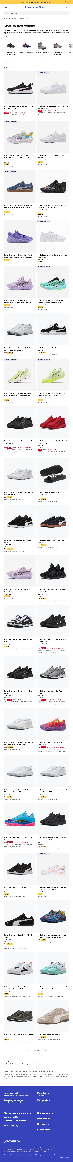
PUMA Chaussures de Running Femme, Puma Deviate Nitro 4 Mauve (18, 591)
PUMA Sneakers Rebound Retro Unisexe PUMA (18, 640)
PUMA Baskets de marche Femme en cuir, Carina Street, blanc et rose (53, 888)
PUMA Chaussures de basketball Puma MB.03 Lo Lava (52, 743)
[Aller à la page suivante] (43, 1050)
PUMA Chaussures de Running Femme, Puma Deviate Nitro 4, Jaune (52, 395)
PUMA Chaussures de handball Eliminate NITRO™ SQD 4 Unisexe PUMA (18, 349)
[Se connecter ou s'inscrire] (63, 7)
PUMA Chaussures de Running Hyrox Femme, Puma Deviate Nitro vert (51, 302)
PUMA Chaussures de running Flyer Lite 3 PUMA (19, 692)
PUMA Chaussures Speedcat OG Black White (18, 936)
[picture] (20, 87)
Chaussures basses (26, 52)
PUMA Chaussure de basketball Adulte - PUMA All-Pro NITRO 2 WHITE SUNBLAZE (18, 157)
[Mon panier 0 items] (67, 7)
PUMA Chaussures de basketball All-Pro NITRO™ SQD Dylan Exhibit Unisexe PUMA (52, 936)
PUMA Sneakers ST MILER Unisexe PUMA (18, 1035)
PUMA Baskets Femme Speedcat (49, 1035)
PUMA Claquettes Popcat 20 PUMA (50, 492)
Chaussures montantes (42, 52)
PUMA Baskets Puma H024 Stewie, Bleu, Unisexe (18, 839)
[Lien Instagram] (16, 1125)
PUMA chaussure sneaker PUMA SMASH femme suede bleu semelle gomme (18, 206)
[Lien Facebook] (5, 1125)
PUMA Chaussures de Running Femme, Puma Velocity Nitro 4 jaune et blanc (18, 395)
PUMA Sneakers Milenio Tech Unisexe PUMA (19, 441)
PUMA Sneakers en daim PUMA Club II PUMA (17, 541)
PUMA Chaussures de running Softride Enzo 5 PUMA (51, 591)
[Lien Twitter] (8, 1125)
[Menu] (6, 7)
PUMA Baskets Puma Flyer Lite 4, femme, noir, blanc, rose (19, 107)
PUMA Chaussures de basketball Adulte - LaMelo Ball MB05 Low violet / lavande (19, 256)
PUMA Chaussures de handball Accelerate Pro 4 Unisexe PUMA (19, 493)
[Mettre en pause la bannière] (65, 2)
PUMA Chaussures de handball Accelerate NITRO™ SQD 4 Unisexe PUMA (19, 743)
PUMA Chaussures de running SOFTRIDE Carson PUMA (52, 640)
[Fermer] (68, 2)
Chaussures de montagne (57, 53)
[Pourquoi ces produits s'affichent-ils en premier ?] (4, 68)
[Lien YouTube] (12, 1125)
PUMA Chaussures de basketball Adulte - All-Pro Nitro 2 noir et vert (52, 206)
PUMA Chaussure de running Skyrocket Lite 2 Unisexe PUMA (52, 839)
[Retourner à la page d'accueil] (34, 7)
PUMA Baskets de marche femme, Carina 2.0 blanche (52, 256)
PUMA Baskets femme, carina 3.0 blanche (53, 106)
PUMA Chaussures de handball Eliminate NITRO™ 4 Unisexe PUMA (18, 791)
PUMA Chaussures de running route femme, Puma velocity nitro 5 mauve (17, 302)
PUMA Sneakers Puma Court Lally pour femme (51, 157)
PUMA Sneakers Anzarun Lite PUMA (16, 887)
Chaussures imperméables (11, 53)
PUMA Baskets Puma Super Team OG (51, 540)
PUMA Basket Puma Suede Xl (48, 348)
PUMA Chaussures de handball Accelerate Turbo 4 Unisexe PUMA (53, 791)
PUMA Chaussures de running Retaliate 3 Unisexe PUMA (52, 442)
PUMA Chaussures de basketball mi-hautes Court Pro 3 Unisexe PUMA (19, 988)
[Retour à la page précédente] (29, 1050)
